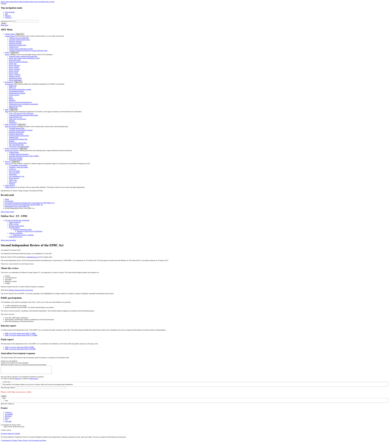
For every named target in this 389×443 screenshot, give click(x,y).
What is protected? (15, 222)
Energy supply (13, 73)
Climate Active (13, 47)
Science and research (11, 148)
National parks (13, 137)
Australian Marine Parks (16, 128)
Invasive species (14, 95)
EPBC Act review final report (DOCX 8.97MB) (20, 349)
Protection (12, 100)
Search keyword (6, 21)
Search (4, 23)
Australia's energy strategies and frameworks (23, 56)
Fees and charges (14, 171)
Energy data (13, 63)
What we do (13, 180)
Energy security (14, 71)
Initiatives (12, 183)
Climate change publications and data (21, 49)
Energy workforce (15, 74)
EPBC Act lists (14, 224)
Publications (13, 122)
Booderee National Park (16, 132)
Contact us (8, 17)
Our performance (14, 227)
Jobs (6, 14)
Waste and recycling (15, 106)
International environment (17, 93)
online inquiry (33, 378)
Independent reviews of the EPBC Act (17, 206)
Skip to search (50, 2)
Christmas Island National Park (19, 135)
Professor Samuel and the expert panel (21, 290)
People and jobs (14, 178)
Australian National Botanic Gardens (21, 130)
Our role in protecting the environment (17, 220)
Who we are (13, 182)
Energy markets (14, 67)
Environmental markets (16, 91)
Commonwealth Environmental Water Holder (23, 115)
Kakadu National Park (16, 134)
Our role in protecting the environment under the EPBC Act (24, 205)
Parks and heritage (11, 124)
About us (8, 161)
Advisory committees (15, 233)
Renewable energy (15, 60)
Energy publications (15, 80)
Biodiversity (13, 86)
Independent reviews (15, 237)
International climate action (17, 45)
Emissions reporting (15, 43)
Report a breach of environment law (20, 102)
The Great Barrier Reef (16, 145)
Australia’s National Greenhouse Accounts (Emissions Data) (28, 50)
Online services (10, 185)
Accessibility (9, 414)
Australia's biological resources (19, 154)
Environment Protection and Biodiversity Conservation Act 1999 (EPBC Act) (29, 203)
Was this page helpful (7, 387)
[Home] (194, 3)
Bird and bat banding (15, 158)
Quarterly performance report (22, 229)
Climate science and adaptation (19, 38)
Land (10, 97)
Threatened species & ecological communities (23, 104)
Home (7, 199)
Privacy (7, 418)
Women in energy (14, 76)
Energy (7, 52)
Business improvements (16, 226)
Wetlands (12, 121)
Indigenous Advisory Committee (23, 235)
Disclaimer (8, 416)
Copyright (8, 421)
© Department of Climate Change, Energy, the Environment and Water (23, 440)
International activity (15, 78)
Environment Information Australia (20, 89)
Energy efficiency (14, 65)
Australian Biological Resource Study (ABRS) (24, 156)
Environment (9, 82)
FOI (6, 419)
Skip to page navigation (37, 2)
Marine (11, 98)
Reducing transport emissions (18, 62)
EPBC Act (12, 87)
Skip (6, 400)
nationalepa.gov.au (33, 257)
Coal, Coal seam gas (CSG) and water (21, 113)
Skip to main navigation (22, 2)
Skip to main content (7, 2)
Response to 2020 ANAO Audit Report (29, 231)
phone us (18, 378)
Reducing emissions (15, 41)
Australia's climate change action (19, 39)
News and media (14, 173)
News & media (9, 12)
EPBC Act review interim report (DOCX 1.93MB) (21, 335)
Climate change (10, 34)
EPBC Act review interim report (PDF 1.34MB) (20, 333)
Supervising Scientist (15, 159)
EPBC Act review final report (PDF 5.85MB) (19, 347)
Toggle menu (20, 34)
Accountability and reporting (18, 165)
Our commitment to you (16, 176)
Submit (4, 396)
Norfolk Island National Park (18, 139)
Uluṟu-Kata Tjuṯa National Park (19, 146)
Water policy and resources (17, 119)
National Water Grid (15, 117)
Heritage (11, 141)
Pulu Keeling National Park (18, 143)
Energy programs (14, 69)
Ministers (8, 16)
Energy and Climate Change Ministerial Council (24, 58)
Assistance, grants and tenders (18, 167)
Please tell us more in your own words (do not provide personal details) (23, 365)
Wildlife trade (13, 108)
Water (7, 109)
